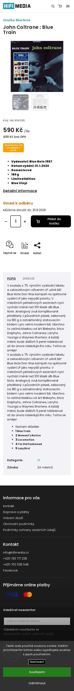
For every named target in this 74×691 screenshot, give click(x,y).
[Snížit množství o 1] (6, 221)
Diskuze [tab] (29, 278)
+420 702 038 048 (16, 564)
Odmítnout (37, 683)
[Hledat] (53, 6)
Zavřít (60, 260)
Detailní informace (20, 190)
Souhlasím (37, 672)
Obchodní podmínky (18, 524)
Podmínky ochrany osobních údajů (29, 530)
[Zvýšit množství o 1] (25, 221)
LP (38, 460)
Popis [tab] (11, 278)
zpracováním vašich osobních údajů (28, 634)
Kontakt (8, 506)
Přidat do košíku (54, 221)
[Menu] (68, 6)
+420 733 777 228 (15, 558)
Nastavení (37, 662)
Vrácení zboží (13, 518)
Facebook (10, 570)
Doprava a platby (16, 512)
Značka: (16, 20)
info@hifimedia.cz (16, 552)
